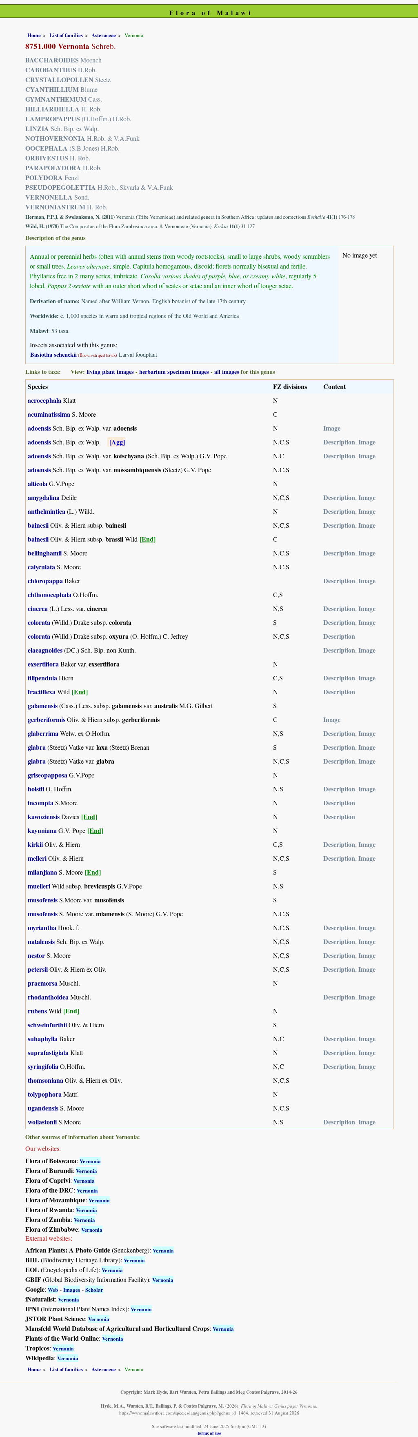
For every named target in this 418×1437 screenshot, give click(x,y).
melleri (37, 858)
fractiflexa (42, 691)
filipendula (42, 677)
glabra (37, 747)
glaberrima (43, 733)
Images (71, 1289)
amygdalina (44, 497)
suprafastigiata (48, 1052)
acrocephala (44, 400)
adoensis (39, 428)
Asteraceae (103, 35)
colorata (39, 622)
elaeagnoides (45, 650)
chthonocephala (49, 594)
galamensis (43, 705)
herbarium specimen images (174, 371)
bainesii (38, 525)
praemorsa (43, 983)
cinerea (38, 608)
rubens (37, 1010)
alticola (37, 483)
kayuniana (42, 830)
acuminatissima (49, 414)
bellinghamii (45, 552)
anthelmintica (46, 511)
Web (53, 1289)
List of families (66, 35)
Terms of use (209, 1433)
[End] (148, 539)
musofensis (43, 899)
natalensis (41, 941)
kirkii (35, 844)
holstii (36, 788)
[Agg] (117, 441)
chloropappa (45, 580)
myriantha (42, 927)
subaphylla (43, 1038)
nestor (36, 955)
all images (226, 371)
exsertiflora (43, 664)
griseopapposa (47, 775)
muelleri (39, 886)
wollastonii (42, 1121)
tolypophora (45, 1094)
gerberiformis (46, 719)
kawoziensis (44, 816)
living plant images (110, 371)
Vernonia (90, 1161)
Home (34, 35)
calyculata (41, 566)
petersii (38, 969)
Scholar (94, 1289)
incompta (40, 802)
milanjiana (42, 872)
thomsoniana (45, 1080)
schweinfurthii (47, 1024)
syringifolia (43, 1066)
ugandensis (43, 1108)
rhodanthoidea (48, 997)
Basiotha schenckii (53, 354)
